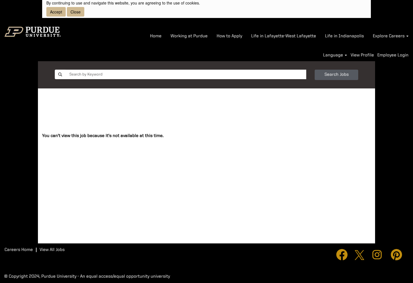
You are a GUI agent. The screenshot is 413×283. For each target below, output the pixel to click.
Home (156, 36)
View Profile (362, 55)
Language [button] (333, 55)
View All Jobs (52, 250)
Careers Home (18, 250)
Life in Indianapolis (344, 36)
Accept (56, 12)
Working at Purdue (189, 36)
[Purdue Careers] (32, 31)
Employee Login (393, 55)
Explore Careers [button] (389, 36)
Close (76, 12)
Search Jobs (336, 74)
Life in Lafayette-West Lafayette (283, 36)
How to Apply (229, 36)
